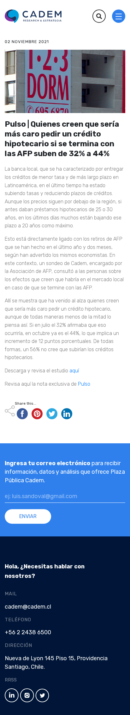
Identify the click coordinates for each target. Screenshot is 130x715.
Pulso (83, 384)
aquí (74, 371)
